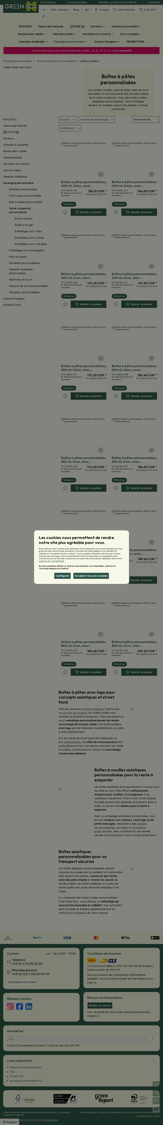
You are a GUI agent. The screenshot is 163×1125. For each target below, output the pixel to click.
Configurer (62, 575)
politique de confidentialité (51, 561)
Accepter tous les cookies (91, 575)
